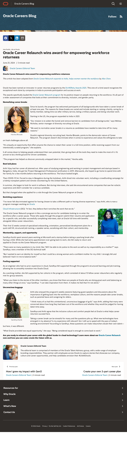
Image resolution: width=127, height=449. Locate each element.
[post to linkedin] (17, 38)
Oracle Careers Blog (24, 3)
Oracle (32, 204)
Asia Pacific (6, 49)
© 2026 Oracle (35, 426)
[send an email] (22, 38)
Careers (88, 426)
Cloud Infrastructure (11, 208)
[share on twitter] (11, 38)
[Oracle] (5, 3)
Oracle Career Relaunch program (47, 95)
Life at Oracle (15, 49)
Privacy (44, 426)
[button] (113, 3)
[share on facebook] (6, 38)
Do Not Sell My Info (55, 426)
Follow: (112, 16)
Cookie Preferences (69, 426)
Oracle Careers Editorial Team (22, 68)
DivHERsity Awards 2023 (75, 88)
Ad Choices (80, 426)
